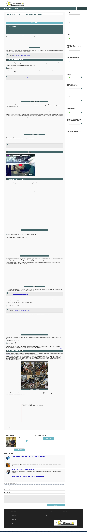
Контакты (22, 8)
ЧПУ (12, 523)
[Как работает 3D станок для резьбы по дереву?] (75, 26)
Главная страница (9, 427)
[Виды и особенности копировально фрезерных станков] (75, 61)
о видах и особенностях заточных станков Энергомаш (21, 55)
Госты (11, 8)
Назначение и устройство (12, 26)
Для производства (14, 516)
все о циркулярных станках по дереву (19, 145)
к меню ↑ (61, 149)
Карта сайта (16, 8)
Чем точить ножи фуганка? (14, 31)
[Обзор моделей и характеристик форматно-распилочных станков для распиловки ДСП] (75, 49)
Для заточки (13, 515)
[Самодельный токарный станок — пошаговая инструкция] (75, 14)
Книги (6, 8)
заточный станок (8, 354)
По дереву (13, 427)
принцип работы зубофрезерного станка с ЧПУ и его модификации (23, 77)
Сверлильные (14, 519)
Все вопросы (48, 438)
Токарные (13, 520)
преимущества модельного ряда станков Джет (20, 294)
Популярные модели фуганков (13, 29)
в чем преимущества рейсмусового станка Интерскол (21, 310)
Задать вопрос (19, 449)
